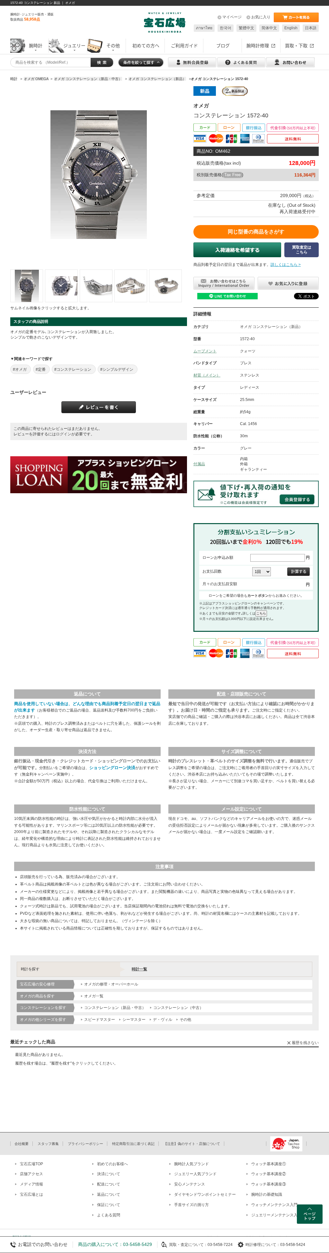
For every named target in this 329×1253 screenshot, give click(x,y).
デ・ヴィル (162, 1019)
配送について (108, 1184)
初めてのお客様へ (112, 1164)
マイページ (232, 17)
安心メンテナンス (189, 1184)
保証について (108, 1205)
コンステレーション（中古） (178, 1007)
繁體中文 (246, 28)
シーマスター (134, 1019)
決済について (108, 1174)
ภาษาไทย (204, 28)
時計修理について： (262, 1244)
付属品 (199, 464)
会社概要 (21, 1144)
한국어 (225, 28)
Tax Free (232, 174)
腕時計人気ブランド (191, 1164)
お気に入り (261, 17)
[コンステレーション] (27, 286)
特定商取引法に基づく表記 (133, 1144)
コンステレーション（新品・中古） (115, 1007)
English (291, 28)
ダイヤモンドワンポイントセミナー (205, 1194)
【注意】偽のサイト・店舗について (192, 1144)
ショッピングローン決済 (112, 767)
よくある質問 (108, 1215)
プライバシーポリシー (85, 1144)
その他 (185, 1019)
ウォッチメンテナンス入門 (274, 1205)
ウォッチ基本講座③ (268, 1184)
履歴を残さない (305, 1042)
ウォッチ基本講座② (268, 1174)
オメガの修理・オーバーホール (111, 984)
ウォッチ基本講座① (268, 1164)
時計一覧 (139, 969)
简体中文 (269, 28)
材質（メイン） (206, 375)
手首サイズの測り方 (191, 1205)
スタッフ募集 (48, 1144)
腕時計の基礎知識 (266, 1194)
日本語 (310, 28)
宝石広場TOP (31, 1164)
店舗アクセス (31, 1174)
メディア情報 (31, 1184)
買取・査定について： (188, 1244)
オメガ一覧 (93, 996)
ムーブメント (205, 351)
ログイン (63, 434)
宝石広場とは (31, 1194)
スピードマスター (99, 1019)
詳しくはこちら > (286, 264)
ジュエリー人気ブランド (195, 1174)
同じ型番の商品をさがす (256, 231)
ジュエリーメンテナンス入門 (276, 1215)
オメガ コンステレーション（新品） (271, 326)
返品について (108, 1194)
